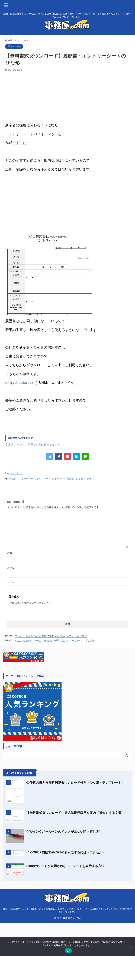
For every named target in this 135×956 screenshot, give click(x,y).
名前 (9, 552)
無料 (83, 478)
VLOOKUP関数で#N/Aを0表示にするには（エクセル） (65, 852)
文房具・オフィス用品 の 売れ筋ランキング (32, 444)
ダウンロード (15, 473)
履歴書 (70, 478)
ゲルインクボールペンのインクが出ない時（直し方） (64, 831)
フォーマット (59, 478)
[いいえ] (130, 946)
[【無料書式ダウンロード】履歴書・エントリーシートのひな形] (76, 456)
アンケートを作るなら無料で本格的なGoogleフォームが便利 (51, 636)
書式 (77, 478)
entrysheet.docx (19, 383)
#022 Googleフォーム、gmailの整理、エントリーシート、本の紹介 (55, 640)
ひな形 (12, 478)
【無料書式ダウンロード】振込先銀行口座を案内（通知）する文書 (73, 812)
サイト (10, 582)
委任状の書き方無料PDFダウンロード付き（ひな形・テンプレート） (75, 782)
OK (68, 950)
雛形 (89, 478)
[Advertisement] (67, 97)
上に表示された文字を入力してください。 (30, 602)
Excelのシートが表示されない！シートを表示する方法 (65, 866)
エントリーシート (26, 478)
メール (10, 567)
